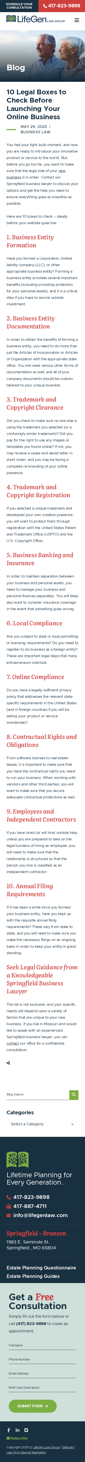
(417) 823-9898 (31, 1324)
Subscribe (18, 1438)
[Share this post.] (8, 1063)
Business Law (36, 132)
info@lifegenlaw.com (40, 1215)
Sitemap (68, 1447)
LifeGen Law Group (46, 1447)
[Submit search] (73, 1095)
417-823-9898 (30, 1197)
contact (13, 1043)
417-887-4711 (29, 1206)
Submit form (30, 1406)
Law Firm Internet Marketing (26, 1452)
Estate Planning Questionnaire (41, 1268)
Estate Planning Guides (33, 1276)
